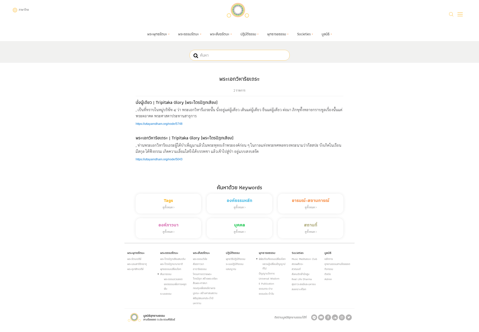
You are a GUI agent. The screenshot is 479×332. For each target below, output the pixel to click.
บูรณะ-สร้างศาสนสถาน (205, 293)
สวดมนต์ (296, 269)
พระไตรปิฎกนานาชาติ (171, 264)
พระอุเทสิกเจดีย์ (135, 269)
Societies (304, 34)
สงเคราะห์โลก (299, 289)
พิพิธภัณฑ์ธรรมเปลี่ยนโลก (272, 259)
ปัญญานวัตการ (267, 273)
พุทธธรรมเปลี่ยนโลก (170, 269)
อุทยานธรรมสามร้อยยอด (337, 264)
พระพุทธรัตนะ (157, 34)
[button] (460, 14)
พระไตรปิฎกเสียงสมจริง (172, 259)
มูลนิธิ (325, 34)
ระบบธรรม (165, 293)
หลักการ (328, 259)
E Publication (266, 283)
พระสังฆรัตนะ (219, 34)
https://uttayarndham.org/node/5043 (159, 159)
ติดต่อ (327, 274)
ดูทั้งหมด (168, 207)
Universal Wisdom (269, 278)
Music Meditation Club (304, 259)
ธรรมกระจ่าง (265, 288)
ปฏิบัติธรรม (248, 34)
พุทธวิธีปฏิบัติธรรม (235, 259)
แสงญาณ (231, 269)
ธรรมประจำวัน (266, 293)
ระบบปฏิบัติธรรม (234, 264)
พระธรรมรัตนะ (188, 34)
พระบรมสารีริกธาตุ (137, 264)
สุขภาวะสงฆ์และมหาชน (304, 284)
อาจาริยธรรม (200, 269)
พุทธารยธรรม (276, 34)
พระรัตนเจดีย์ (134, 259)
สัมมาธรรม (165, 274)
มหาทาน (197, 303)
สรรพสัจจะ (297, 264)
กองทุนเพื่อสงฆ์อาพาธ (204, 288)
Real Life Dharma (302, 279)
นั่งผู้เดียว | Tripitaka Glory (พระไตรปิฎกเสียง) (176, 102)
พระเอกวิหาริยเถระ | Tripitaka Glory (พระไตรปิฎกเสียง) (184, 137)
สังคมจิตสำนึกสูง (300, 274)
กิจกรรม (328, 269)
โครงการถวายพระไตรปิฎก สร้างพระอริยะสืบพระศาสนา (205, 278)
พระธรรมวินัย (200, 259)
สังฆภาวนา (198, 264)
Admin (328, 279)
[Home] (237, 9)
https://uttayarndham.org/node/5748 (159, 123)
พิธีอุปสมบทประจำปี (203, 298)
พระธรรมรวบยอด (173, 279)
